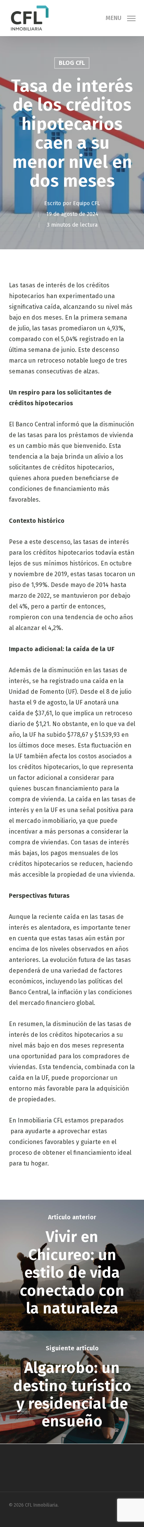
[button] (121, 17)
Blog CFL (72, 62)
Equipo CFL (86, 203)
